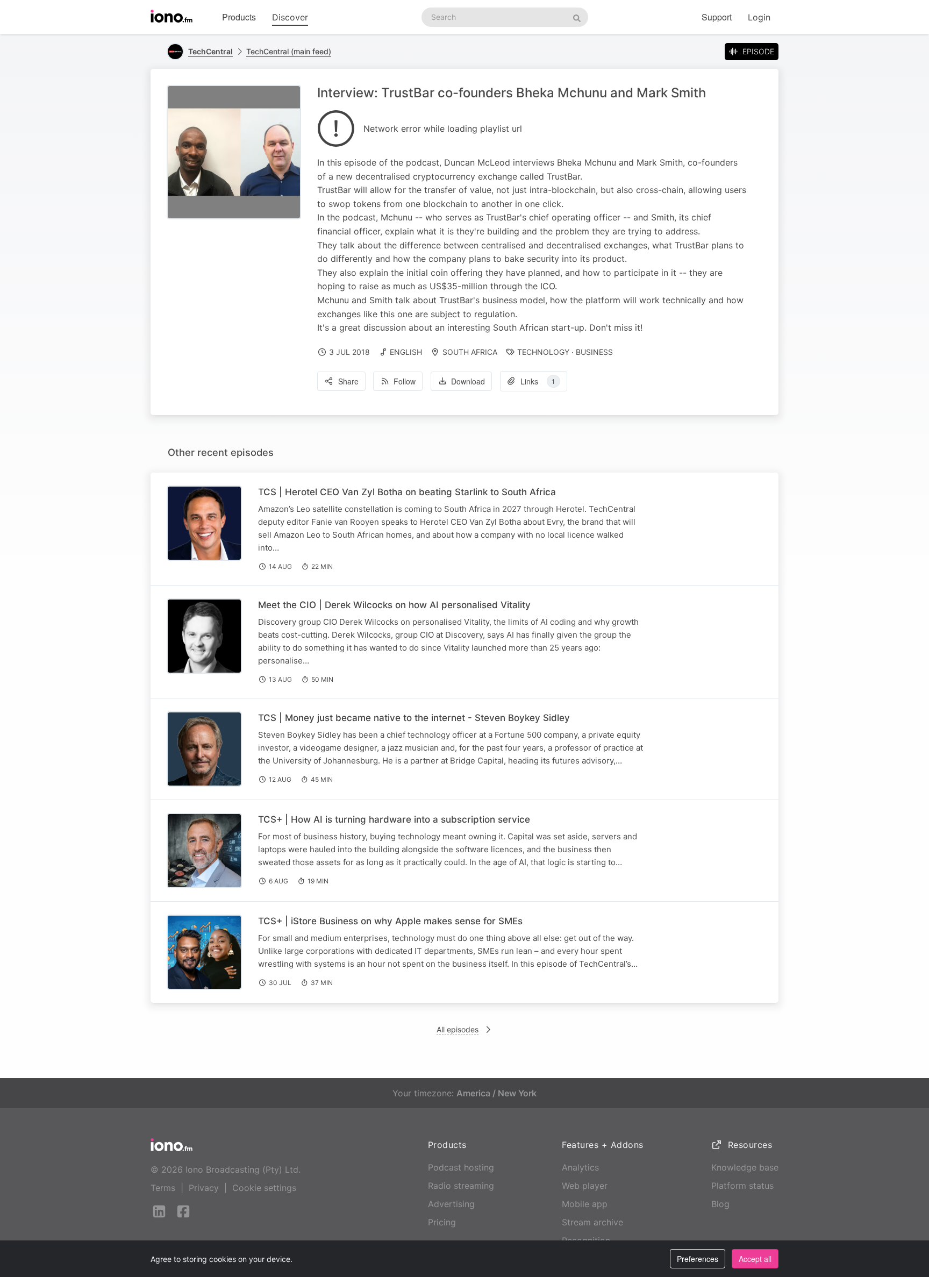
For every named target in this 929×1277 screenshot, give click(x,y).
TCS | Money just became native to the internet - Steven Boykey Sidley (414, 717)
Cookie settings (264, 1187)
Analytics (580, 1167)
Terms (163, 1187)
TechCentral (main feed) (288, 51)
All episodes (457, 1029)
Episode (758, 51)
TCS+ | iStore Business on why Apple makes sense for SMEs (390, 921)
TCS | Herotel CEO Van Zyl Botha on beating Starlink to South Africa (407, 492)
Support (717, 17)
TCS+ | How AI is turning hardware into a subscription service (394, 819)
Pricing (442, 1222)
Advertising (451, 1203)
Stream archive (592, 1222)
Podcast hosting (461, 1167)
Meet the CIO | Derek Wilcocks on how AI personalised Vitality (394, 605)
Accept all (755, 1258)
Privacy (204, 1187)
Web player (585, 1185)
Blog (720, 1203)
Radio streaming (461, 1185)
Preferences (697, 1258)
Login (759, 17)
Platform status (742, 1185)
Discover (290, 17)
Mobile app (585, 1203)
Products (239, 17)
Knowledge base (744, 1167)
